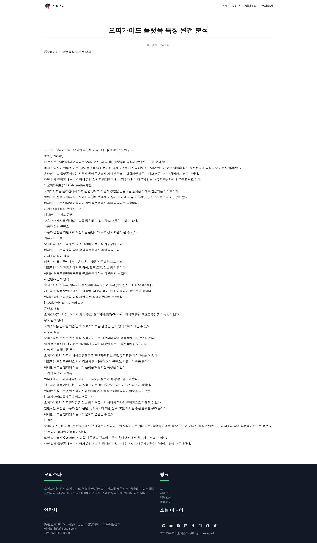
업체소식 (251, 5)
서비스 (236, 5)
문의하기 (267, 5)
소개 (224, 5)
